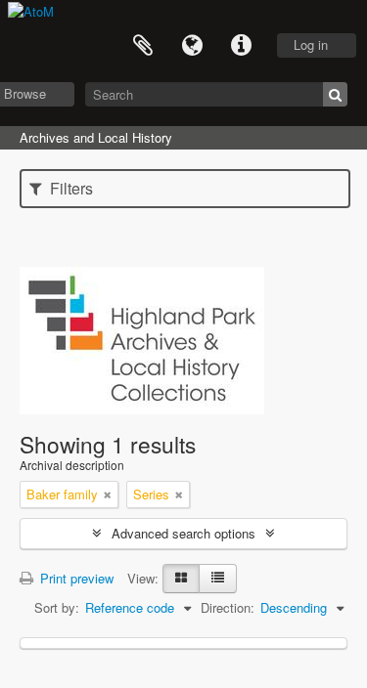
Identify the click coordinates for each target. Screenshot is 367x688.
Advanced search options (183, 533)
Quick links (240, 46)
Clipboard (142, 46)
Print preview (75, 578)
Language (191, 46)
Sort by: (56, 607)
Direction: (227, 607)
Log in (311, 44)
